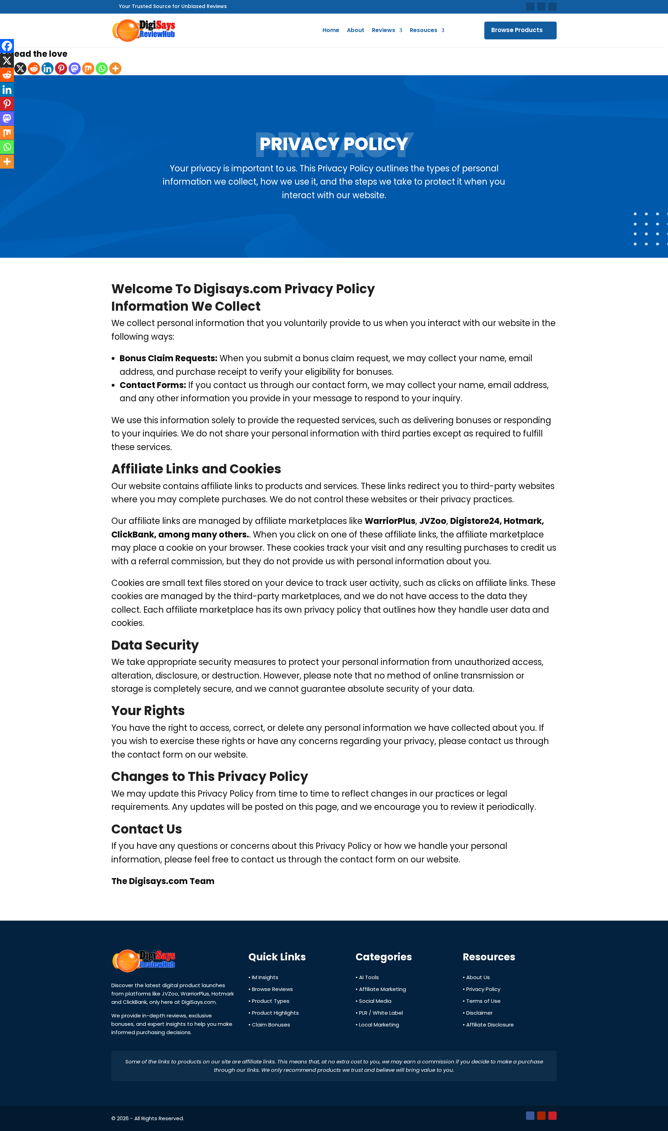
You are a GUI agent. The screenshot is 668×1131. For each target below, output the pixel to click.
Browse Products (517, 30)
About (355, 30)
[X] (20, 68)
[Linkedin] (47, 68)
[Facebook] (7, 46)
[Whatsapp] (102, 68)
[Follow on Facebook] (530, 6)
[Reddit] (34, 68)
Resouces (423, 30)
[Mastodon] (75, 68)
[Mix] (88, 68)
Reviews (383, 30)
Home (331, 30)
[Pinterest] (61, 68)
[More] (115, 68)
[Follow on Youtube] (541, 6)
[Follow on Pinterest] (552, 6)
